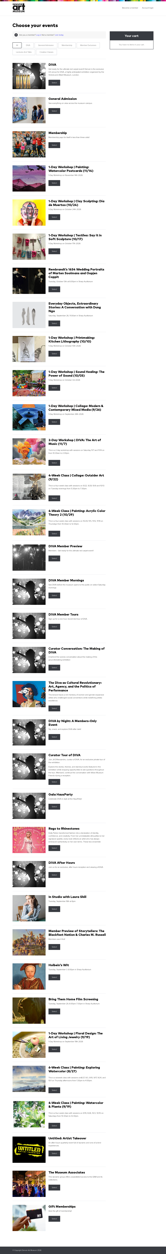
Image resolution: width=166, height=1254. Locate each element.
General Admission (46, 45)
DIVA (28, 45)
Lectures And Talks (24, 52)
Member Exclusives (88, 45)
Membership (67, 45)
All (17, 45)
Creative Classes (46, 52)
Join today (59, 35)
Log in (38, 35)
